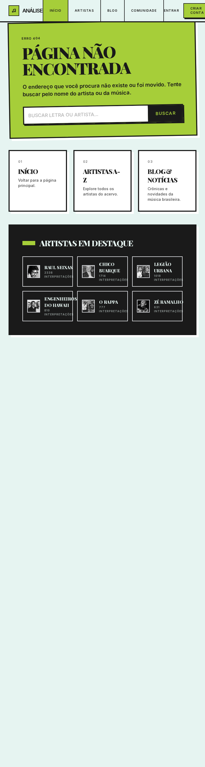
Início (55, 10)
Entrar (171, 10)
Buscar (165, 113)
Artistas (84, 10)
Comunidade (144, 10)
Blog (112, 10)
